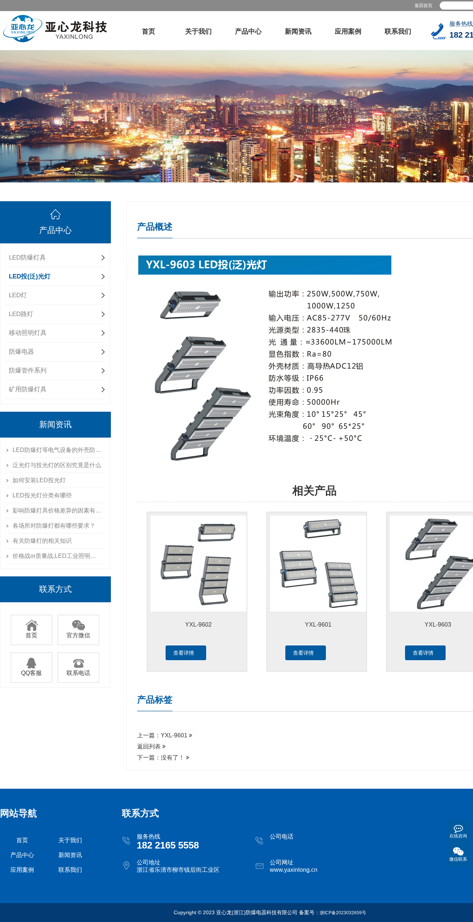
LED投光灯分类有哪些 (42, 495)
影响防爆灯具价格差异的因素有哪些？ (59, 510)
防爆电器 (21, 351)
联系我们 (398, 31)
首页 (148, 31)
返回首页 (423, 5)
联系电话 (78, 673)
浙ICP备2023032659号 (343, 912)
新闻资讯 (298, 31)
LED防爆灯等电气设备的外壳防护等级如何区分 (59, 450)
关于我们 (198, 31)
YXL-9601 (174, 735)
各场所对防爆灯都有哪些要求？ (54, 525)
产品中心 (248, 31)
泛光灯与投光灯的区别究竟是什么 (57, 465)
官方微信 (78, 635)
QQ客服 (31, 673)
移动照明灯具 (28, 332)
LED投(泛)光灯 (30, 276)
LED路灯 (21, 314)
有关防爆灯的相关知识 (42, 541)
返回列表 (149, 746)
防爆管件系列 (28, 370)
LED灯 (18, 295)
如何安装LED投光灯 (39, 480)
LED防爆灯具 (27, 257)
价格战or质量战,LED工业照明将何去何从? (59, 556)
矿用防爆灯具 (28, 389)
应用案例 (348, 31)
